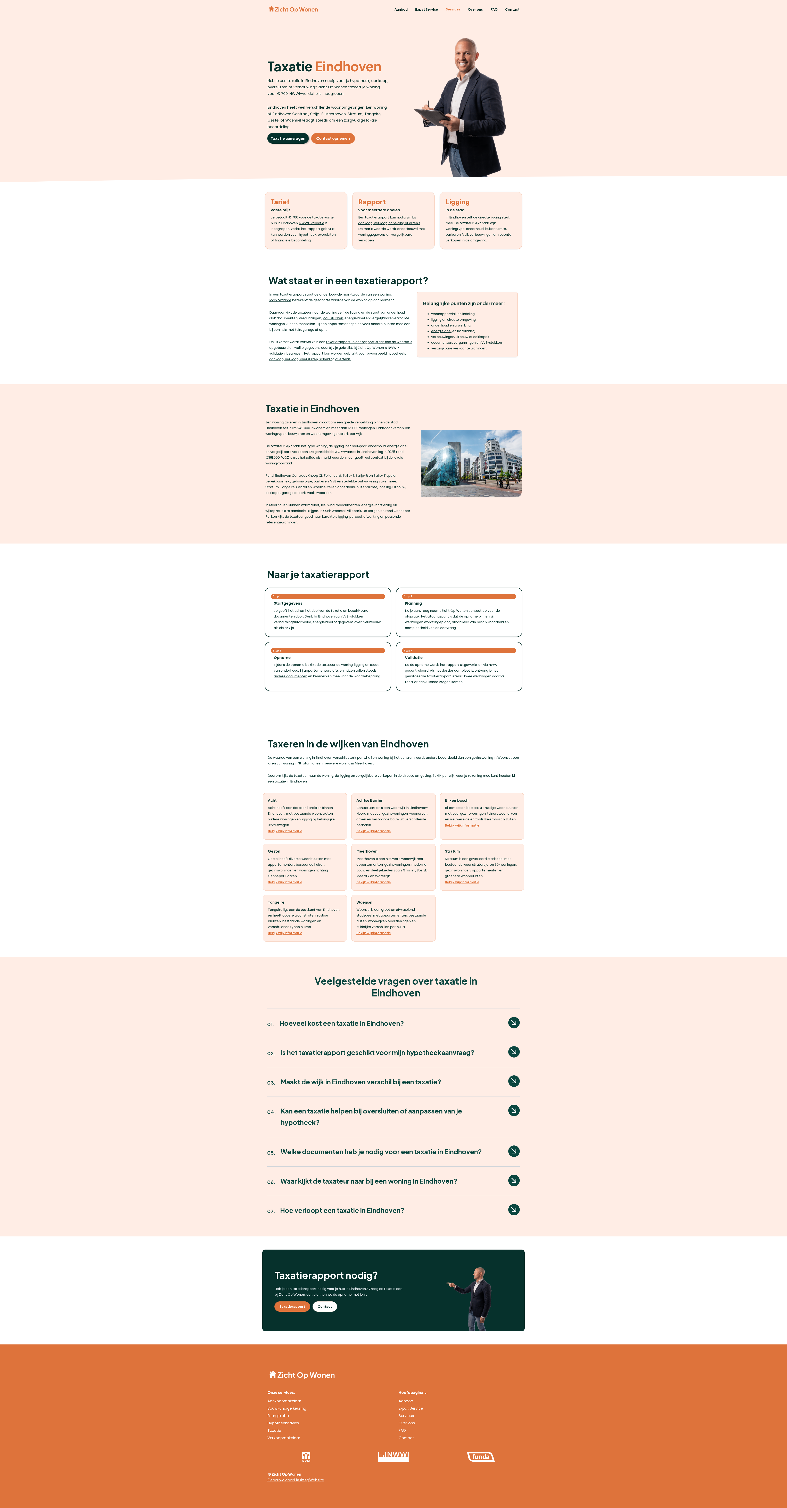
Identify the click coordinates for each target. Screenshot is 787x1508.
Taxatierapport (292, 1306)
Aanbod (401, 9)
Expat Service (426, 9)
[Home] (293, 9)
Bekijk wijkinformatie (285, 831)
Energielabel (278, 1415)
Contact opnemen (333, 138)
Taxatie (274, 1430)
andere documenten (290, 676)
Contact (512, 9)
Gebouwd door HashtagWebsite (295, 1479)
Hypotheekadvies (283, 1423)
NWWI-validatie (311, 223)
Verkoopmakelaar (283, 1437)
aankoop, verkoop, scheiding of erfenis (389, 223)
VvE (465, 234)
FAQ (494, 9)
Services (453, 9)
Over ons (475, 9)
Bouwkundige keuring (286, 1408)
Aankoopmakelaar (284, 1400)
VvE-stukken (333, 318)
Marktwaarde (280, 300)
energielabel (441, 331)
